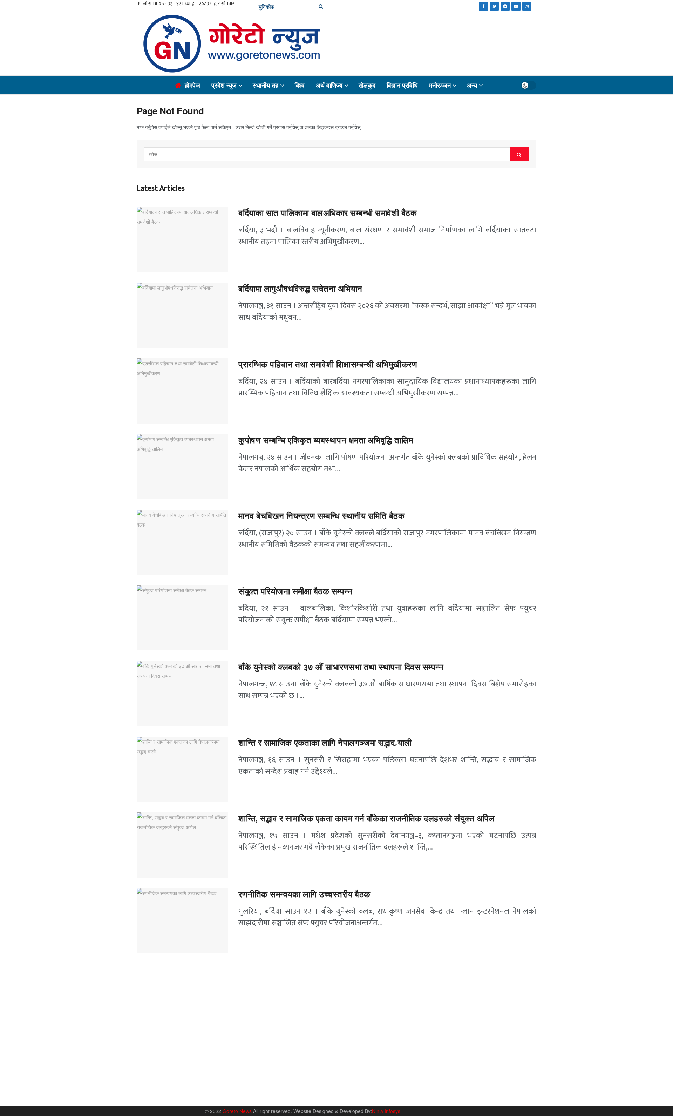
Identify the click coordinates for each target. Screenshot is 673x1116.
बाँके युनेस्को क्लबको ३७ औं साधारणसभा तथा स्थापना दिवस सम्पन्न (340, 667)
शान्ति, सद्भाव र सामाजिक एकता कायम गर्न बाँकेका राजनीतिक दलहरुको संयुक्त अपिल (366, 818)
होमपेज (192, 85)
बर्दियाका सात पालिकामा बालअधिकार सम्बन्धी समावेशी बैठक (327, 213)
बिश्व (299, 85)
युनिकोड (266, 7)
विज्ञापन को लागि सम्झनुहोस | (479, 1077)
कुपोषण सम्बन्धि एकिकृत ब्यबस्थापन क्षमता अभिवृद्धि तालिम (325, 440)
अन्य (472, 85)
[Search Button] (519, 154)
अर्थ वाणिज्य (329, 85)
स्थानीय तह (265, 85)
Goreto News (238, 1111)
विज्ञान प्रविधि (402, 85)
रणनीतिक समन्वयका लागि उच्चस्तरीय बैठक (304, 894)
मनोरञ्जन (440, 85)
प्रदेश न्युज (224, 85)
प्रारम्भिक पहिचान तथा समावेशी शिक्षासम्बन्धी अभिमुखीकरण (329, 364)
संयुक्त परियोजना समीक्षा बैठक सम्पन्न (295, 591)
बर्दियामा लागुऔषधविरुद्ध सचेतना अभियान (300, 288)
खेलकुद (367, 85)
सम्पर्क (444, 1077)
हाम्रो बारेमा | (420, 1077)
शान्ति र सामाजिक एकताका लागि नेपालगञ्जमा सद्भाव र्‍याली (325, 743)
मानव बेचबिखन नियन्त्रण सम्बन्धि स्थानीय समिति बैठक (322, 516)
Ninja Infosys (386, 1111)
